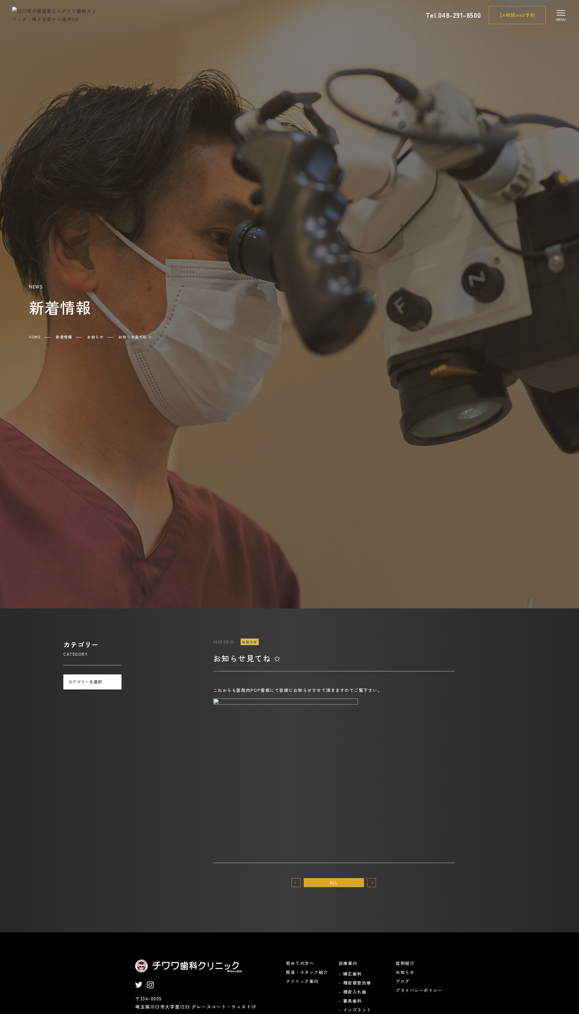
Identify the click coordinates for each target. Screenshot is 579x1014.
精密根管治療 (357, 983)
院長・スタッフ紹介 (307, 972)
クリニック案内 (302, 981)
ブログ (403, 981)
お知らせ (405, 972)
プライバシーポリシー (419, 990)
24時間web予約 (517, 15)
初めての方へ (300, 963)
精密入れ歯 (355, 992)
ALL (334, 882)
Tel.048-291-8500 (453, 15)
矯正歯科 (352, 974)
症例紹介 (405, 963)
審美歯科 (352, 1001)
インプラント (357, 1010)
